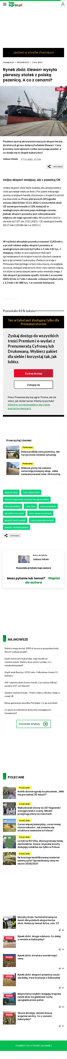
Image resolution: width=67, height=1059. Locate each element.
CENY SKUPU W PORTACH (40, 513)
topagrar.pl (8, 62)
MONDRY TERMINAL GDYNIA (16, 527)
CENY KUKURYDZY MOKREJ (42, 520)
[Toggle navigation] (4, 4)
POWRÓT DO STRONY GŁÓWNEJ (33, 1045)
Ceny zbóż (37, 62)
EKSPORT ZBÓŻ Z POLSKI (15, 520)
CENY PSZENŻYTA (48, 506)
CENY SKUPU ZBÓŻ (31, 492)
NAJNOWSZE (18, 639)
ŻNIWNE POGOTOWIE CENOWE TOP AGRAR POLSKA (27, 499)
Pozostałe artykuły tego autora (33, 567)
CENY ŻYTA (30, 506)
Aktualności (23, 62)
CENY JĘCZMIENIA (12, 506)
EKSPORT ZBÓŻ (11, 492)
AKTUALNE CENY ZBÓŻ (14, 513)
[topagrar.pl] (15, 4)
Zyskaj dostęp (33, 373)
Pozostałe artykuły (29, 724)
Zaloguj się (33, 384)
